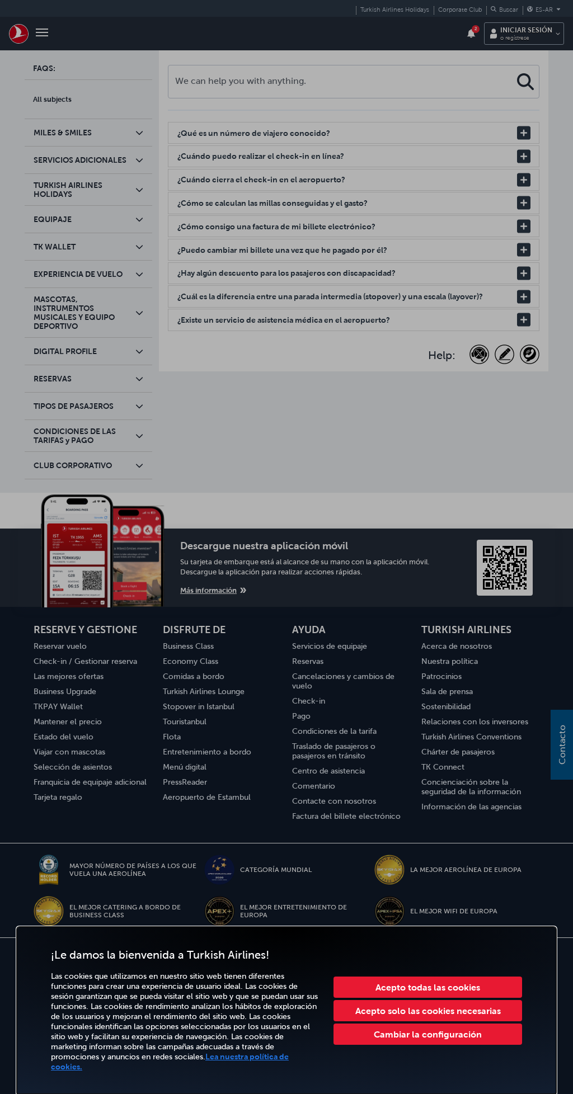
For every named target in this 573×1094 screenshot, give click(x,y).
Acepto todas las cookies (427, 987)
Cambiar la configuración (428, 1034)
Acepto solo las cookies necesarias (428, 1011)
